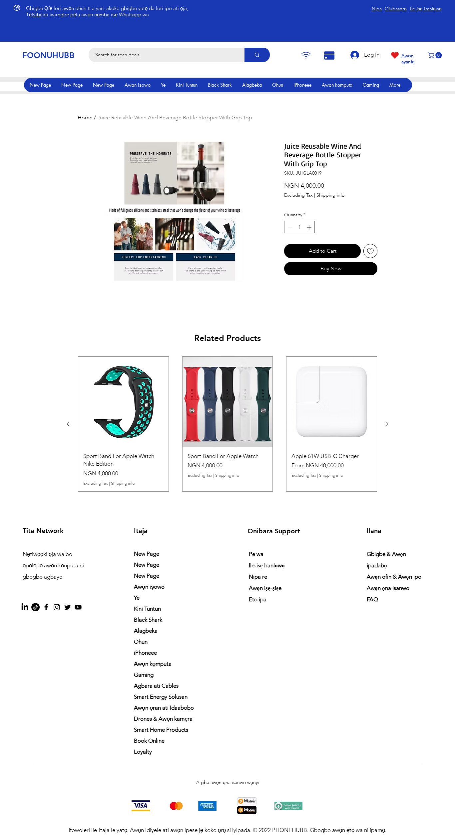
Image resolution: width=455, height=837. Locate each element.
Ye (137, 597)
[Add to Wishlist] (370, 251)
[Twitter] (67, 607)
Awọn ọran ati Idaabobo (164, 707)
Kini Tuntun (147, 608)
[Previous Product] (68, 424)
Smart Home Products (161, 729)
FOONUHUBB (48, 55)
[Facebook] (46, 607)
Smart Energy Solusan (161, 696)
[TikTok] (35, 607)
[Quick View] (123, 402)
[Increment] (309, 227)
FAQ (372, 599)
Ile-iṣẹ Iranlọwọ (267, 565)
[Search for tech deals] (257, 55)
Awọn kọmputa (153, 663)
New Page (146, 553)
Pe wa (256, 554)
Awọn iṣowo (149, 586)
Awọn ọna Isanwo (389, 588)
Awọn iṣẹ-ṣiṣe (265, 588)
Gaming (144, 674)
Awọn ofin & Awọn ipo (394, 576)
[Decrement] (289, 227)
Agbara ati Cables (156, 685)
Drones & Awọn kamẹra (163, 718)
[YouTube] (78, 607)
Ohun (141, 641)
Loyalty (143, 751)
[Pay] (305, 55)
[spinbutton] (299, 227)
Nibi (36, 14)
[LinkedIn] (25, 607)
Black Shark (148, 619)
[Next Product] (387, 424)
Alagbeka (146, 630)
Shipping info (330, 195)
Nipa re (258, 576)
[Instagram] (57, 607)
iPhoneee (145, 652)
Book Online (149, 740)
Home (85, 117)
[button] (435, 55)
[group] (227, 424)
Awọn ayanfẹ (408, 59)
